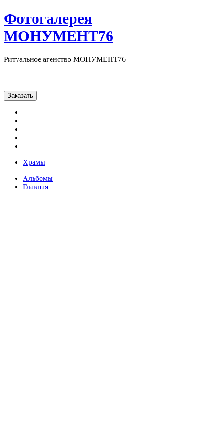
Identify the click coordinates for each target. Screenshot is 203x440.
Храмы (34, 162)
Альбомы (38, 178)
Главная (35, 187)
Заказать (20, 95)
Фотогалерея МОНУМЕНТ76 (58, 27)
